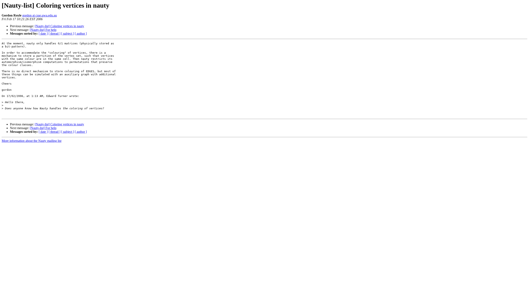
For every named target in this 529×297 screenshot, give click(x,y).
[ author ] (81, 33)
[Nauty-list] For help (43, 30)
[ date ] (43, 33)
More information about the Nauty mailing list (31, 141)
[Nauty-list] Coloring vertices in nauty (59, 26)
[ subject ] (67, 33)
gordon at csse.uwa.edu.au (39, 15)
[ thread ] (54, 33)
